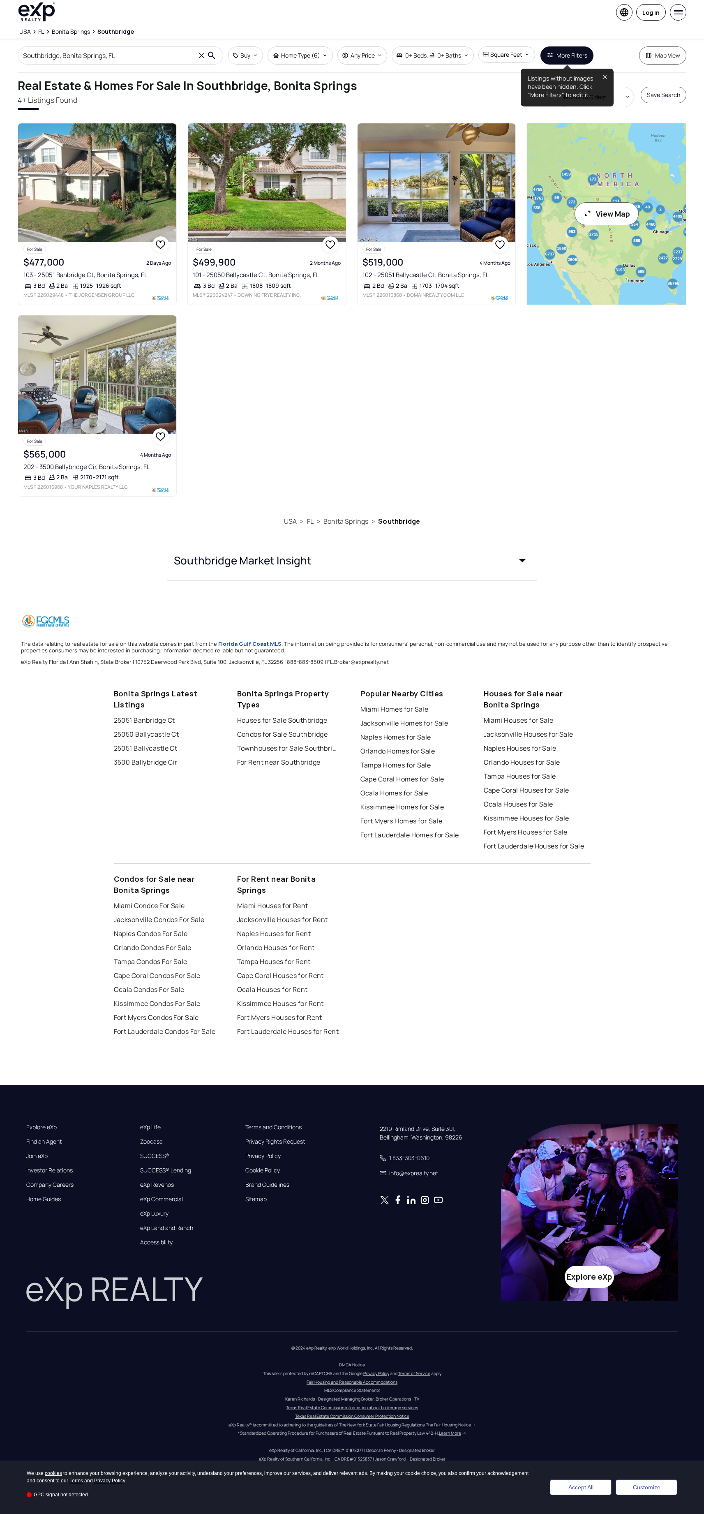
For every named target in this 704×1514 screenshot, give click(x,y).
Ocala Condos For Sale (149, 989)
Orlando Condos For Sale (153, 947)
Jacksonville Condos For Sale (159, 919)
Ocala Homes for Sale (394, 792)
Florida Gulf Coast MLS (250, 643)
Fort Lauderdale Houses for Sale (534, 846)
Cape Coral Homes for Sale (402, 779)
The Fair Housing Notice (448, 1425)
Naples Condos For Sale (151, 933)
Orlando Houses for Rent (276, 947)
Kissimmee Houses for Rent (280, 1003)
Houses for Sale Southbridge (282, 720)
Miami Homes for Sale (394, 709)
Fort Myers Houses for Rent (279, 1017)
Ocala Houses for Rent (272, 989)
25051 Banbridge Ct (144, 720)
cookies (53, 1473)
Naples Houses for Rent (274, 933)
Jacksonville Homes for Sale (404, 723)
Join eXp (37, 1156)
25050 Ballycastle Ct (146, 734)
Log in (651, 12)
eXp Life (150, 1127)
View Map (613, 214)
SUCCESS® (154, 1156)
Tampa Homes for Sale (395, 765)
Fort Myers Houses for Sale (526, 832)
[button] (352, 560)
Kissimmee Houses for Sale (526, 818)
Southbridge (399, 521)
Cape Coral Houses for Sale (526, 790)
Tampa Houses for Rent (274, 961)
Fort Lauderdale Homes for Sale (409, 834)
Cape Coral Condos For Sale (157, 975)
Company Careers (50, 1185)
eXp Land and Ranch (166, 1228)
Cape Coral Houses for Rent (280, 975)
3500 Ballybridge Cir (146, 762)
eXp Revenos (157, 1185)
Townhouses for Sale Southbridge (288, 748)
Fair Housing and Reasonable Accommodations (352, 1382)
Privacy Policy (263, 1156)
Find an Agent (44, 1141)
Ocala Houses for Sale (518, 804)
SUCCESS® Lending (165, 1170)
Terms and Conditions (273, 1127)
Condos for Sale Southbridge (282, 734)
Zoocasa (151, 1141)
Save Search (663, 95)
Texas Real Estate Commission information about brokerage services (352, 1407)
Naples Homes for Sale (395, 737)
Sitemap (256, 1199)
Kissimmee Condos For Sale (157, 1003)
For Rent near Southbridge (279, 762)
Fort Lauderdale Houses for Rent (288, 1031)
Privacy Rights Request (275, 1141)
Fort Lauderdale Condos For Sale (165, 1031)
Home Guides (43, 1199)
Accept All (580, 1487)
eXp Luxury (154, 1213)
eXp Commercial (161, 1199)
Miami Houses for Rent (272, 905)
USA (290, 521)
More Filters (571, 55)
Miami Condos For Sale (149, 905)
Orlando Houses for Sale (522, 762)
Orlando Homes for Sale (397, 751)
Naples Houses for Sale (520, 748)
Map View (667, 55)
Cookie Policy (262, 1170)
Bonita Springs (345, 521)
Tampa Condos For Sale (150, 961)
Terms (76, 1481)
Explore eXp (41, 1127)
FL (310, 521)
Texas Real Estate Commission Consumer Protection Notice (352, 1416)
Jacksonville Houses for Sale (528, 734)
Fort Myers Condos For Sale (156, 1017)
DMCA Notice (352, 1365)
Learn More (450, 1433)
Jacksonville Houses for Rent (282, 919)
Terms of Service (414, 1373)
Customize (646, 1487)
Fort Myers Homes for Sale (401, 820)
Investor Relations (49, 1170)
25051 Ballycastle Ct (146, 748)
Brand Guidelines (267, 1185)
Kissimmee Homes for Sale (402, 806)
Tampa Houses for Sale (520, 776)
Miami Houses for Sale (519, 720)
